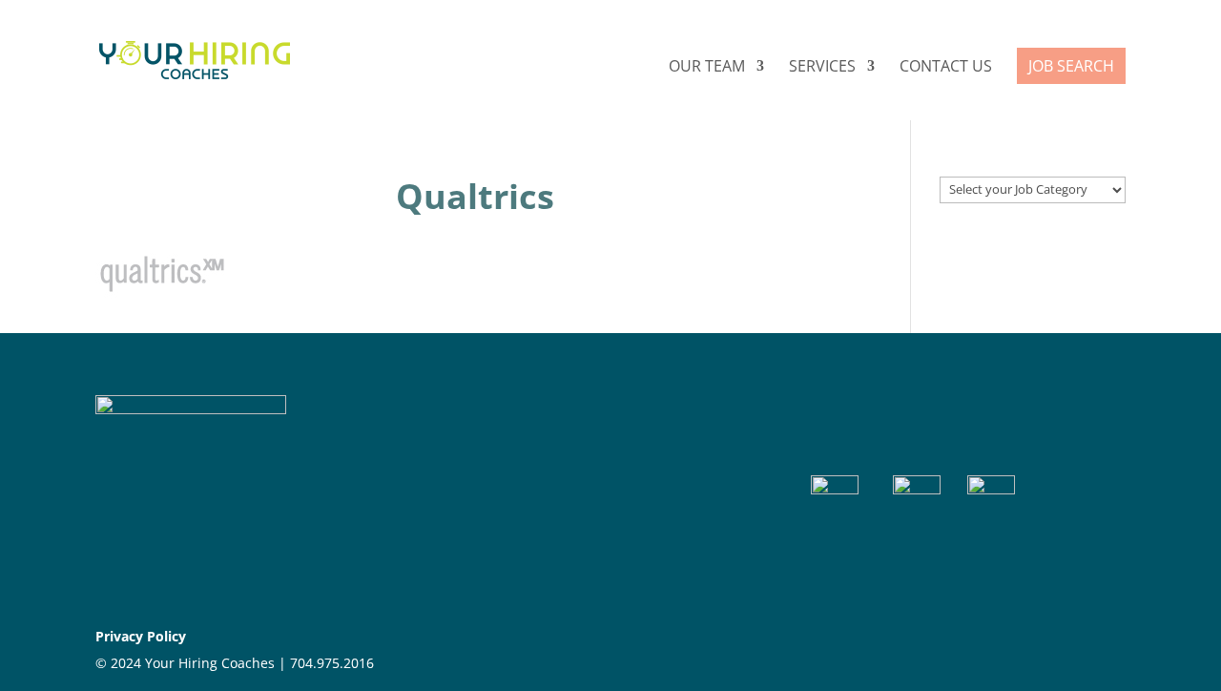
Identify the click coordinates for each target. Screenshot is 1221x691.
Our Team (707, 67)
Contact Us (946, 67)
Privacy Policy (140, 636)
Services (822, 67)
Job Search (1071, 65)
